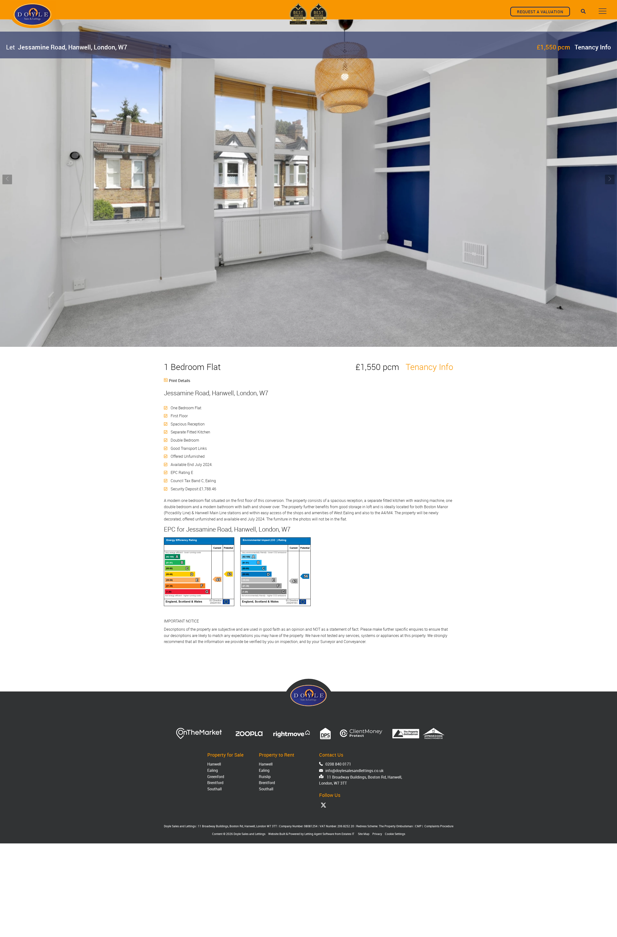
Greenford (215, 776)
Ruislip (265, 776)
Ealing (212, 770)
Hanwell (214, 764)
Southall (214, 789)
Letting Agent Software (319, 834)
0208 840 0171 (338, 764)
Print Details (179, 380)
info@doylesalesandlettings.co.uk (354, 770)
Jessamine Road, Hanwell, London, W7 (66, 47)
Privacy (377, 834)
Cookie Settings (395, 834)
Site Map (363, 834)
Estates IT (348, 834)
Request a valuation (540, 11)
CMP (418, 826)
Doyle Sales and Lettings (249, 834)
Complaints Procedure (438, 826)
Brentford (215, 782)
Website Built (276, 834)
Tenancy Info (593, 47)
